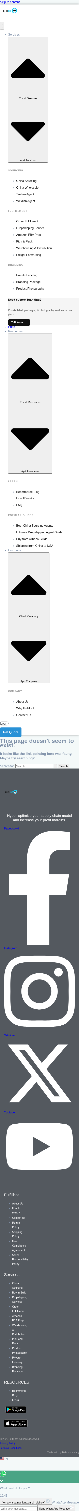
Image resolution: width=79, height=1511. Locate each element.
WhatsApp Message (65, 1502)
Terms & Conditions (10, 1448)
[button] (39, 1459)
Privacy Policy (7, 1443)
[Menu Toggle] (2, 25)
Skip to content (10, 2)
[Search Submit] (55, 766)
